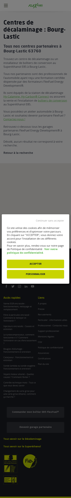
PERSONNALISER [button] (35, 274)
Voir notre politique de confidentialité (32, 250)
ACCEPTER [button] (36, 264)
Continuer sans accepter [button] (50, 220)
